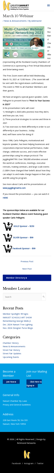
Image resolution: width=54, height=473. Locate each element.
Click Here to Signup (34, 383)
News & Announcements (15, 20)
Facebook (16, 463)
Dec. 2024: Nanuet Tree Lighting (18, 324)
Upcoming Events (11, 357)
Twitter (40, 463)
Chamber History (11, 342)
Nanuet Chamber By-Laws (15, 400)
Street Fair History (11, 350)
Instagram (29, 463)
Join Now (10, 381)
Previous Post (27, 261)
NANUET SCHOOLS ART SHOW (17, 317)
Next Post (27, 268)
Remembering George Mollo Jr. (17, 320)
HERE (5, 197)
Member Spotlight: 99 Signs (15, 313)
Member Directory (15, 277)
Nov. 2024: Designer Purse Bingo (18, 328)
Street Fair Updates (12, 353)
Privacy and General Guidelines (17, 404)
